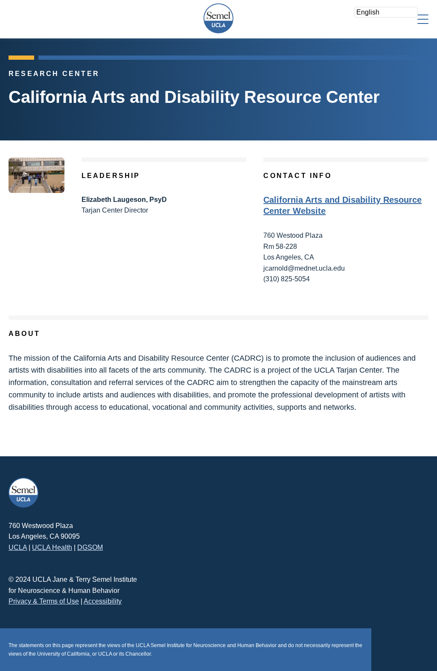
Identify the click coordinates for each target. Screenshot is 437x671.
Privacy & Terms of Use (44, 601)
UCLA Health (52, 547)
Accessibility (103, 601)
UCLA (18, 547)
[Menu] (423, 18)
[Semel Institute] (218, 18)
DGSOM (90, 547)
